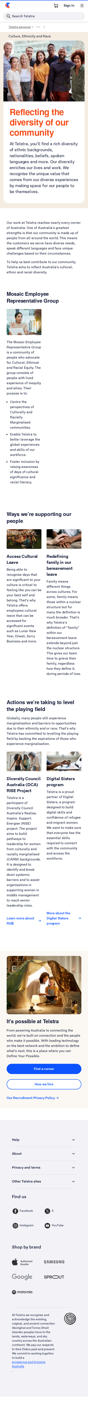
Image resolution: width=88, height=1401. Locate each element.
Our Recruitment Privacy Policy (31, 1098)
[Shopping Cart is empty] (56, 5)
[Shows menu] (82, 5)
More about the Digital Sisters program (58, 918)
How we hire (44, 1084)
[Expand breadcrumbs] (38, 27)
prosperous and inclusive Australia (28, 1364)
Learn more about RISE (20, 921)
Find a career (44, 1069)
